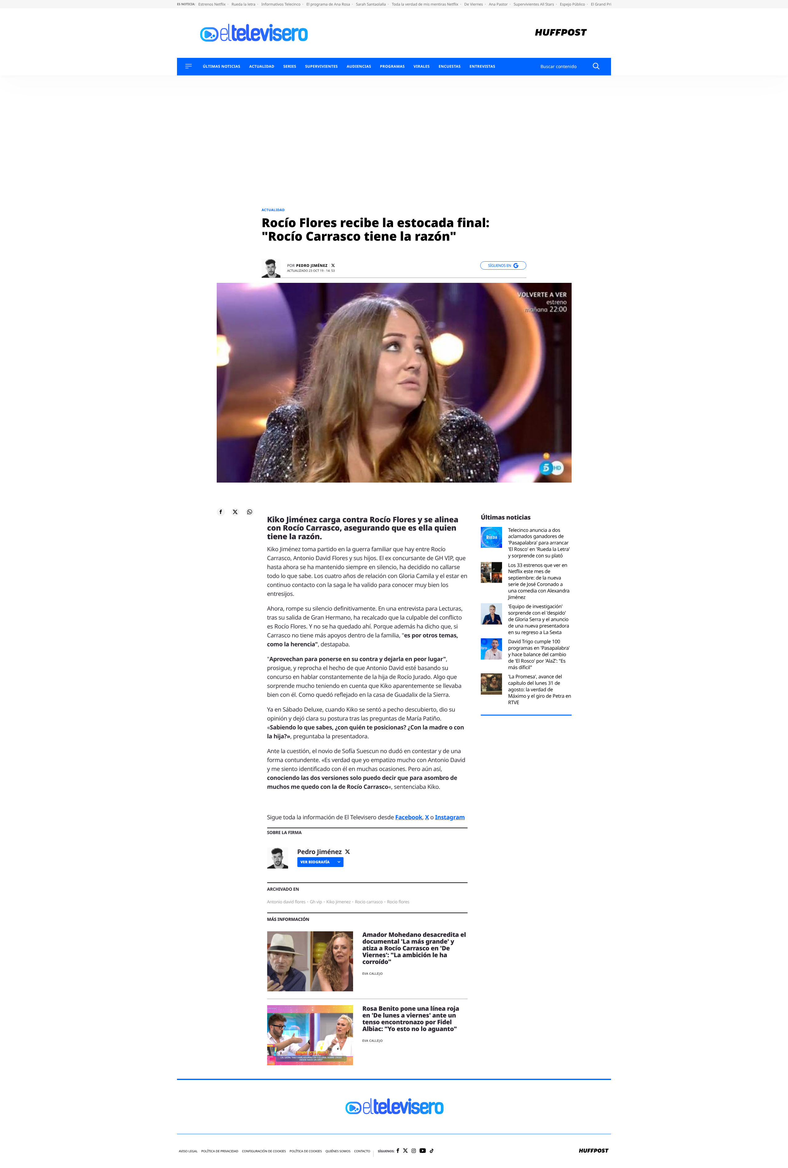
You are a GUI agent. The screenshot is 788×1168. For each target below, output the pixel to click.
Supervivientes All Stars (534, 4)
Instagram (450, 817)
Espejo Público (573, 4)
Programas (392, 66)
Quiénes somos (337, 1151)
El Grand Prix (602, 4)
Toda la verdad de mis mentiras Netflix (425, 4)
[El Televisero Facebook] (397, 1151)
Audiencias (359, 66)
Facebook (408, 817)
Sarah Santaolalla (371, 4)
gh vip (316, 902)
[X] (333, 265)
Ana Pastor (499, 4)
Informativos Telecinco (281, 4)
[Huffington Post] (561, 33)
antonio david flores (286, 902)
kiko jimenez (338, 902)
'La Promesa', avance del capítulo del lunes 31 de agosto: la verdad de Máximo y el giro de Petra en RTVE (539, 689)
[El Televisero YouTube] (423, 1151)
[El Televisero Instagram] (414, 1151)
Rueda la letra (243, 4)
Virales (422, 66)
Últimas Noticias (221, 66)
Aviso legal (188, 1151)
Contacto (362, 1151)
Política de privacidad (219, 1151)
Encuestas (450, 66)
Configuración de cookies (264, 1151)
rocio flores (398, 902)
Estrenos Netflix (212, 4)
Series (289, 66)
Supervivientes (321, 66)
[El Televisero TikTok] (432, 1151)
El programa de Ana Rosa (329, 4)
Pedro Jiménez (312, 265)
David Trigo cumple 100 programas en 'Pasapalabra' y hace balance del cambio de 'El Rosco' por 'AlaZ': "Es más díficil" (539, 654)
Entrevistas (482, 66)
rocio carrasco (369, 902)
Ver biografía (315, 862)
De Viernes (474, 4)
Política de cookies (306, 1151)
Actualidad (262, 66)
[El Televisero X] (405, 1151)
